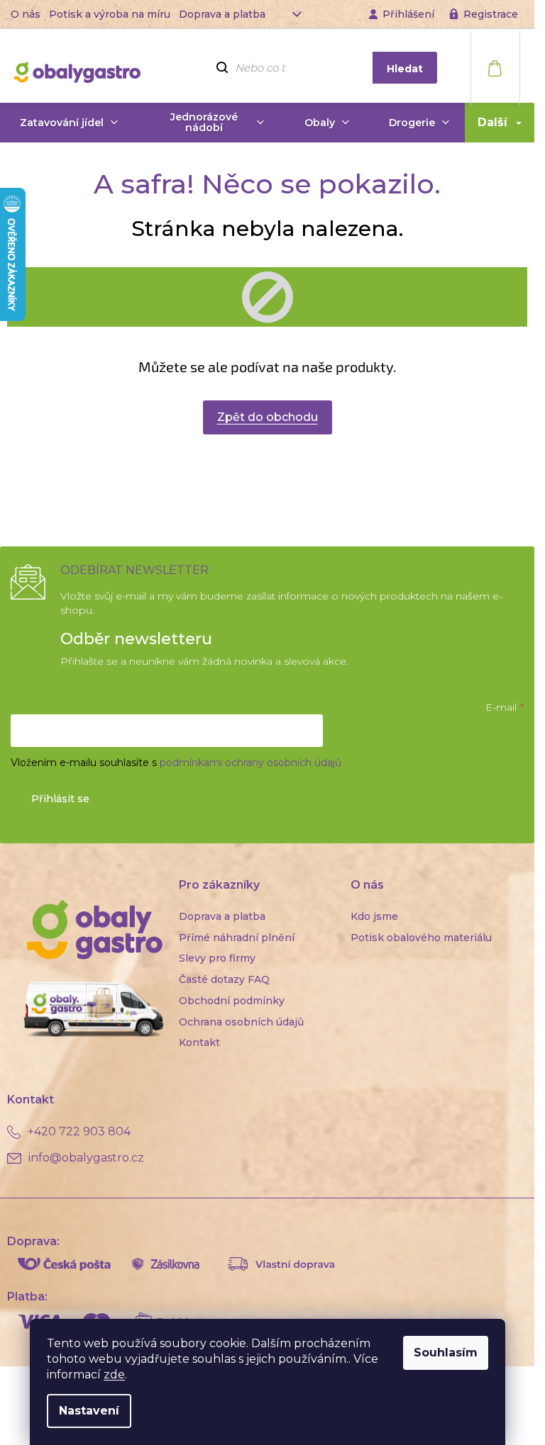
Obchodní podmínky (232, 1000)
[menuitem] (69, 122)
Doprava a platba (222, 14)
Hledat (405, 68)
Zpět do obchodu (267, 417)
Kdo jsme (374, 916)
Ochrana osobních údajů (241, 1022)
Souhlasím (446, 1352)
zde (114, 1374)
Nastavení (89, 1410)
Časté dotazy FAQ (224, 979)
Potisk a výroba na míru (109, 14)
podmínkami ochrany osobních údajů (250, 762)
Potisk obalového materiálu (421, 937)
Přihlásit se (60, 798)
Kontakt (199, 1042)
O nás (25, 14)
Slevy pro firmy (217, 958)
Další (492, 122)
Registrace (490, 14)
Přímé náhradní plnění (236, 937)
